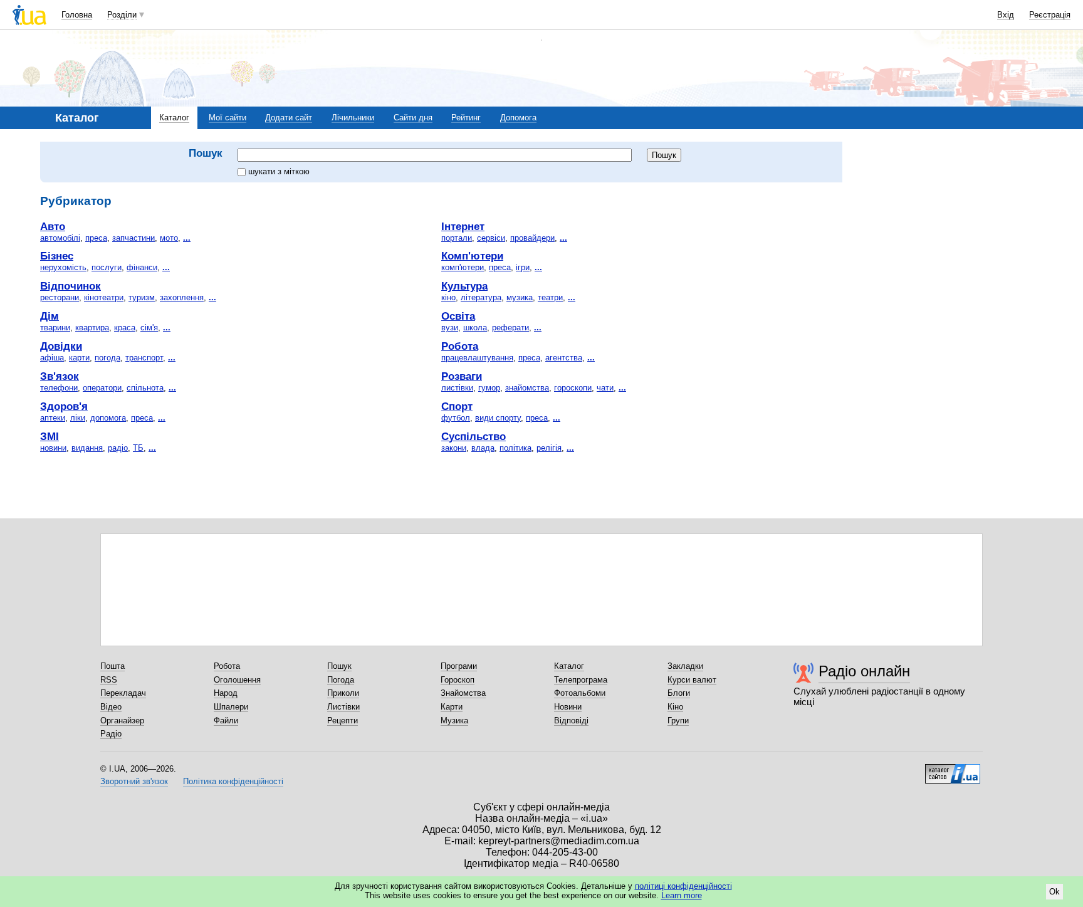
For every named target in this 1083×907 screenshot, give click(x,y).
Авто (52, 226)
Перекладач (123, 693)
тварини (55, 327)
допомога (108, 417)
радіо (118, 448)
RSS (108, 679)
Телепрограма (580, 679)
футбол (455, 417)
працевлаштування (477, 357)
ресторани (59, 297)
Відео (111, 706)
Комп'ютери (472, 255)
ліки (77, 417)
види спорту (498, 417)
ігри (523, 267)
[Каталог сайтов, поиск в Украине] (952, 769)
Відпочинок (70, 286)
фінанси (142, 267)
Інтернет (462, 226)
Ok (1054, 891)
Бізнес (56, 255)
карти (79, 357)
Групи (678, 720)
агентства (563, 357)
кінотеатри (103, 297)
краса (124, 327)
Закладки (685, 666)
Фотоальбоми (579, 693)
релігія (549, 448)
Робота (459, 346)
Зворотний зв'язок (134, 781)
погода (107, 357)
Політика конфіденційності (233, 781)
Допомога (518, 117)
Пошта (112, 666)
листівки (457, 387)
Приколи (343, 693)
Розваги (461, 376)
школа (475, 327)
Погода (340, 679)
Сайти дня (413, 117)
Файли (226, 720)
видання (87, 448)
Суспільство (473, 436)
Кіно (675, 706)
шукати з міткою (279, 171)
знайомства (527, 387)
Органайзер (122, 720)
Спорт (457, 406)
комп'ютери (462, 267)
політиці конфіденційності (683, 886)
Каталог (174, 117)
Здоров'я (64, 406)
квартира (92, 327)
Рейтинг (466, 117)
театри (550, 297)
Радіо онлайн (864, 671)
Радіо (111, 733)
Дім (49, 316)
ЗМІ (49, 436)
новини (53, 448)
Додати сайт (288, 117)
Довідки (61, 346)
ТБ (138, 448)
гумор (489, 387)
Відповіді (571, 720)
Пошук (339, 666)
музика (519, 297)
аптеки (52, 417)
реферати (510, 327)
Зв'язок (59, 376)
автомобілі (60, 238)
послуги (107, 267)
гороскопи (573, 387)
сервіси (491, 238)
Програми (459, 666)
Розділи (122, 14)
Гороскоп (457, 679)
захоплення (182, 297)
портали (456, 238)
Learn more (681, 895)
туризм (141, 297)
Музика (454, 720)
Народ (226, 693)
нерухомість (63, 267)
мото (169, 238)
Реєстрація (1049, 14)
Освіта (458, 316)
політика (515, 448)
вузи (449, 327)
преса (96, 238)
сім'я (149, 327)
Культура (464, 286)
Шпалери (231, 706)
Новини (568, 706)
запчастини (133, 238)
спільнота (145, 387)
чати (605, 387)
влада (482, 448)
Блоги (678, 693)
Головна (76, 14)
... (187, 238)
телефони (59, 387)
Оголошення (237, 679)
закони (453, 448)
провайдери (532, 238)
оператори (102, 387)
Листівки (343, 706)
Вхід (1005, 14)
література (481, 297)
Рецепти (342, 720)
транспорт (144, 357)
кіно (448, 297)
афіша (52, 357)
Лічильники (353, 117)
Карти (452, 706)
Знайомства (463, 693)
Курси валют (691, 679)
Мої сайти (227, 117)
